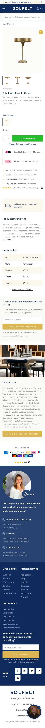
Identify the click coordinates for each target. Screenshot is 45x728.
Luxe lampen (8, 620)
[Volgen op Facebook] (17, 670)
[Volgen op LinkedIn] (17, 677)
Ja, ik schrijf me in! (21, 654)
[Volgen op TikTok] (38, 670)
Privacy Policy (22, 710)
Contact (6, 589)
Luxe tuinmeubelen (11, 627)
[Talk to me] (34, 712)
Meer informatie (9, 103)
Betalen (24, 589)
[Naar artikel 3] (28, 80)
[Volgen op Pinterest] (31, 670)
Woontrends (8, 582)
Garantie (24, 597)
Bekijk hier (30, 332)
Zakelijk (6, 586)
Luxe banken (8, 609)
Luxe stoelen (8, 616)
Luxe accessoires (10, 624)
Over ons (6, 575)
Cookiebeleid (22, 715)
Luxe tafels (7, 613)
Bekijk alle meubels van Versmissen (22, 434)
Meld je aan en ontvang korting (22, 326)
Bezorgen (24, 586)
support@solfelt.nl (20, 538)
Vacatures (7, 578)
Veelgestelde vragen (26, 577)
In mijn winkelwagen (28, 138)
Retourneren (26, 593)
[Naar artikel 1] (7, 80)
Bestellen (24, 582)
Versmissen (7, 89)
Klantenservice (9, 593)
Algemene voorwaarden (23, 704)
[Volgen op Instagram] (24, 670)
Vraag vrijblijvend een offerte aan (23, 144)
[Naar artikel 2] (17, 80)
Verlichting (7, 24)
